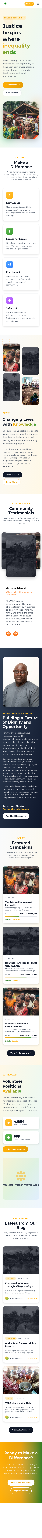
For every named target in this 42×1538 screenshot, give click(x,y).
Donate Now (11, 85)
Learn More (11, 475)
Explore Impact (21, 1491)
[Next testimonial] (15, 634)
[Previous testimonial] (8, 634)
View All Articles (19, 1430)
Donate (15, 920)
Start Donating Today (21, 1483)
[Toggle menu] (38, 4)
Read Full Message (14, 816)
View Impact (12, 93)
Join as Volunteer (14, 1150)
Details (8, 920)
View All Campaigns (19, 1053)
